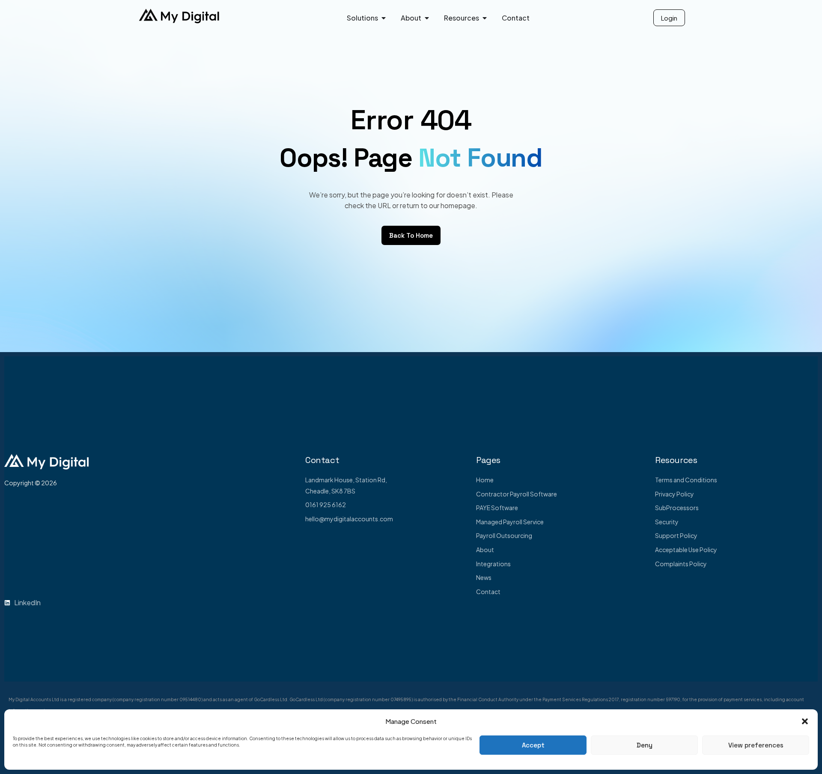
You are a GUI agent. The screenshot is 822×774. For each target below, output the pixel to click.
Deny (644, 745)
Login (669, 18)
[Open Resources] (484, 18)
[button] (805, 721)
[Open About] (426, 18)
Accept (533, 745)
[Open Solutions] (383, 18)
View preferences (755, 745)
